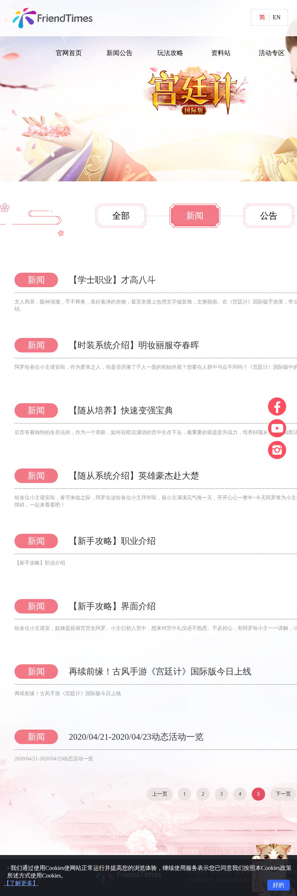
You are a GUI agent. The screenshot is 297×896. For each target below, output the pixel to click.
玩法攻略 (170, 53)
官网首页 (69, 53)
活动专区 (272, 53)
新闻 (195, 215)
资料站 (221, 53)
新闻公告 (119, 53)
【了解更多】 (21, 883)
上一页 (159, 794)
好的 (278, 885)
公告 (268, 215)
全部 (121, 215)
